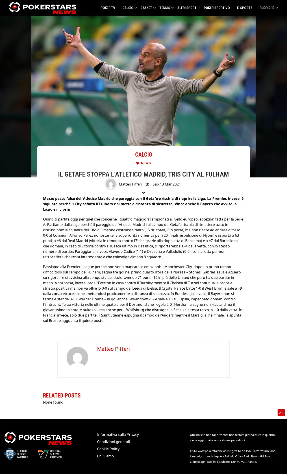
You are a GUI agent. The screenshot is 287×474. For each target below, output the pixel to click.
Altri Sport (187, 8)
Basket (146, 8)
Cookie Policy (108, 448)
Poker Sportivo (217, 8)
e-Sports (244, 8)
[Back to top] (281, 412)
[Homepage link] (42, 8)
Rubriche (267, 8)
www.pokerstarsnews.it (213, 451)
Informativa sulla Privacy (118, 434)
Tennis (164, 8)
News (146, 163)
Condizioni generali (113, 441)
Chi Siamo (105, 456)
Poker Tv (108, 8)
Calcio (127, 8)
